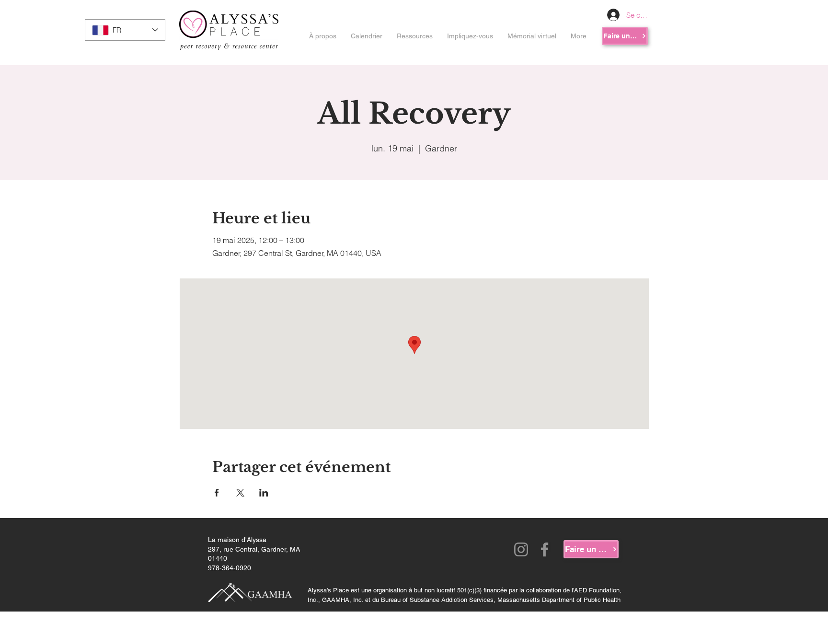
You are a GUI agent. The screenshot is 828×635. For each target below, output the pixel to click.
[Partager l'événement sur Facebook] (216, 492)
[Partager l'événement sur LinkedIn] (263, 492)
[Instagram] (521, 549)
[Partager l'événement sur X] (240, 492)
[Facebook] (544, 549)
